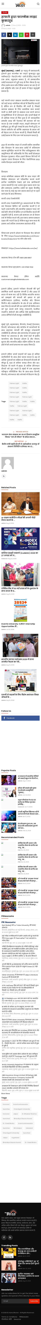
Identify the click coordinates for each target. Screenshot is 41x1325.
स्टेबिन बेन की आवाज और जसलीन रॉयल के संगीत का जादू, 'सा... (28, 845)
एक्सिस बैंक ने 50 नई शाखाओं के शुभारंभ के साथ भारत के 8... (19, 589)
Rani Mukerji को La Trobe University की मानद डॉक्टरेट (19, 926)
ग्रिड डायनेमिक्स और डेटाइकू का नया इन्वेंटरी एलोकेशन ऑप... (27, 1251)
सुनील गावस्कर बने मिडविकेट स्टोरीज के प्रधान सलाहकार (28, 1276)
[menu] (3, 3)
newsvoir (4, 558)
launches (6, 1109)
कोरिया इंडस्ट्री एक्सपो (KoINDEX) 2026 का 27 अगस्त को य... (19, 554)
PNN (19, 850)
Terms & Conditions (9, 1317)
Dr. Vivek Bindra (8, 1123)
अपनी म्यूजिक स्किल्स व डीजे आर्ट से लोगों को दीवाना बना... (29, 813)
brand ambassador (20, 1104)
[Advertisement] (20, 743)
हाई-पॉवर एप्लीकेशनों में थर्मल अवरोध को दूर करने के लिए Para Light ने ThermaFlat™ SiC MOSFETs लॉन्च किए (20, 938)
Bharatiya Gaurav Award (23, 1119)
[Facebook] (4, 1237)
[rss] (10, 1237)
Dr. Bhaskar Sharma (29, 1114)
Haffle (24, 383)
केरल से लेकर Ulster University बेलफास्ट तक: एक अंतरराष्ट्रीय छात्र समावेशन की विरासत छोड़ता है (20, 1021)
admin (4, 471)
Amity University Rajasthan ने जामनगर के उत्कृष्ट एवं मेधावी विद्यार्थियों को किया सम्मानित (20, 1065)
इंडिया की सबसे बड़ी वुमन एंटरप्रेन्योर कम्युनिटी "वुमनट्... (27, 790)
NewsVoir (17, 1319)
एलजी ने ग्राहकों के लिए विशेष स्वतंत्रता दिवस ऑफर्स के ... (20, 696)
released (29, 1128)
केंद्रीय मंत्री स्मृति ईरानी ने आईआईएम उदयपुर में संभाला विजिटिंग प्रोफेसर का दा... (20, 445)
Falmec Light (14, 383)
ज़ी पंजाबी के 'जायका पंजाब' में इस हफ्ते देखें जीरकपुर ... (28, 880)
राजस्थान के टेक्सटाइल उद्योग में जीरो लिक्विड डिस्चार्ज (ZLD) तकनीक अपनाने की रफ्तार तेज (20, 1087)
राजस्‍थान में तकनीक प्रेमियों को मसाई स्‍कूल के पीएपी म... (28, 777)
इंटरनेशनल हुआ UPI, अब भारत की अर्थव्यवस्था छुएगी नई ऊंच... (28, 825)
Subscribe (34, 1301)
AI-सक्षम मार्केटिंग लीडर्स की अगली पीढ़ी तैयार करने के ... (18, 519)
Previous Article (22, 432)
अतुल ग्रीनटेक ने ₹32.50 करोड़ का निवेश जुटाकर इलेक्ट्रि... (27, 802)
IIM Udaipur (18, 1128)
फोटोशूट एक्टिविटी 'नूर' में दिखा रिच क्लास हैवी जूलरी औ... (28, 1263)
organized (15, 1138)
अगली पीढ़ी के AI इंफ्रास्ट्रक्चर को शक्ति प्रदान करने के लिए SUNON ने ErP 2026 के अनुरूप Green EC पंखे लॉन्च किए (20, 966)
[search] (38, 3)
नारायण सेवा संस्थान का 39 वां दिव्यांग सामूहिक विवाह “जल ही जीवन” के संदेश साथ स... (20, 435)
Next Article (19, 441)
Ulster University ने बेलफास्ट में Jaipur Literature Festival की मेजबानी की (20, 976)
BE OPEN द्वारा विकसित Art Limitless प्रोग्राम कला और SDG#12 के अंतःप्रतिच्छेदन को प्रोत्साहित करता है (20, 1031)
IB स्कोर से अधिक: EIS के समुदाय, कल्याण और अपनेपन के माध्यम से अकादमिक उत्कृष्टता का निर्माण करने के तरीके (20, 1009)
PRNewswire (23, 1317)
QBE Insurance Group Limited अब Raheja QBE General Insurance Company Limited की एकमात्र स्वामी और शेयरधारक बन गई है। (19, 1077)
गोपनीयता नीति (6, 1319)
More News (5, 1093)
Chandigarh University (22, 1109)
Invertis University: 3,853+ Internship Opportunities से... (18, 625)
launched (6, 1119)
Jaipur (15, 1114)
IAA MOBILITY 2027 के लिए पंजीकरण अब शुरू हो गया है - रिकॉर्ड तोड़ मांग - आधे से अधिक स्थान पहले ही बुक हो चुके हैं (20, 1043)
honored (6, 1104)
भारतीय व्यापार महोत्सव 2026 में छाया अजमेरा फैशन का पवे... (17, 660)
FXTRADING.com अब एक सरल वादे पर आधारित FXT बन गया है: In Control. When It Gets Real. (20, 999)
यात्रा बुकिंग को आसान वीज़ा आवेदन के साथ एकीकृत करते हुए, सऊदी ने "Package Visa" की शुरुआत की (20, 1055)
